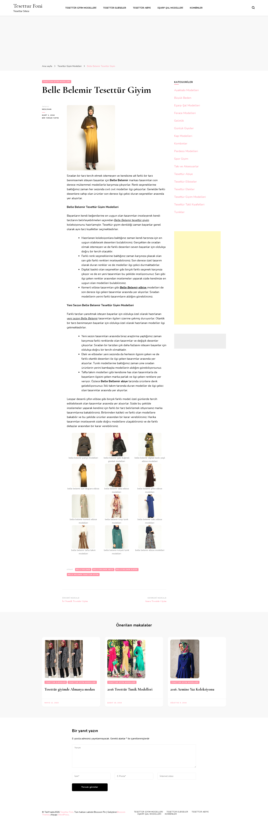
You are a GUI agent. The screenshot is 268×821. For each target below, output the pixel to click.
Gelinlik (179, 121)
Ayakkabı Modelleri (186, 90)
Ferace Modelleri (185, 113)
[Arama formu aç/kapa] (253, 7)
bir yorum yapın (50, 118)
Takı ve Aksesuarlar (186, 166)
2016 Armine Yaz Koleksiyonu (192, 689)
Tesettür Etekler (184, 189)
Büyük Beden (182, 98)
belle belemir (83, 569)
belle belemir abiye (103, 569)
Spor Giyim (181, 159)
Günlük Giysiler (184, 128)
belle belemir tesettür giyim (83, 574)
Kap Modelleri (183, 136)
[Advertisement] (134, 39)
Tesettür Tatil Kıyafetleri (189, 204)
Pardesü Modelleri (186, 151)
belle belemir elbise (126, 569)
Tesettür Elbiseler (114, 7)
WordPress (63, 814)
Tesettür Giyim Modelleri (80, 7)
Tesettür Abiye (142, 7)
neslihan (46, 109)
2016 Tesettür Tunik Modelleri (129, 689)
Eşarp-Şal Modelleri (170, 7)
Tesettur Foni (27, 5)
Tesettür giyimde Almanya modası (70, 689)
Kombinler (196, 7)
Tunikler (179, 212)
